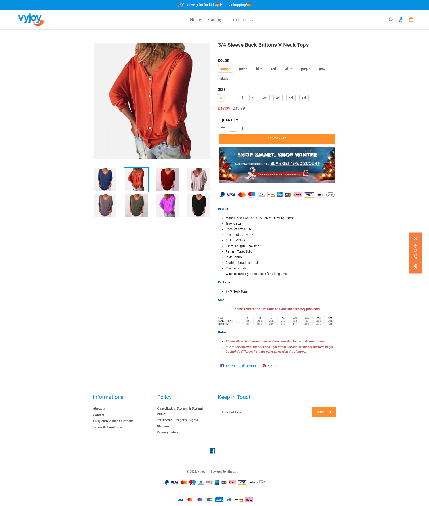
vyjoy (201, 471)
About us (99, 408)
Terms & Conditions (107, 427)
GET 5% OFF (415, 257)
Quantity (229, 120)
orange (225, 69)
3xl (278, 97)
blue (259, 69)
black (224, 78)
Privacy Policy (167, 432)
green (243, 69)
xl (253, 97)
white (288, 69)
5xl (304, 97)
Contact (98, 415)
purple (305, 69)
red (273, 69)
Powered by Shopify (224, 471)
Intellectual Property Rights (177, 420)
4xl (291, 97)
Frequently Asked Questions (113, 421)
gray (322, 69)
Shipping (163, 426)
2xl (265, 97)
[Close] (415, 238)
